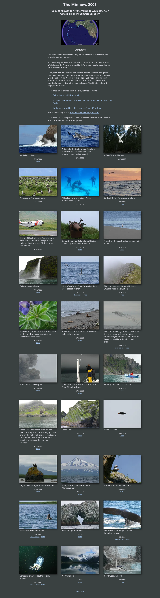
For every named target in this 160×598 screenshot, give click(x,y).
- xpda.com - (80, 591)
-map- (38, 161)
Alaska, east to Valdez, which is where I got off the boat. (77, 108)
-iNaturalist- (77, 295)
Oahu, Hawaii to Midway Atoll (66, 95)
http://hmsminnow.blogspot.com (84, 112)
